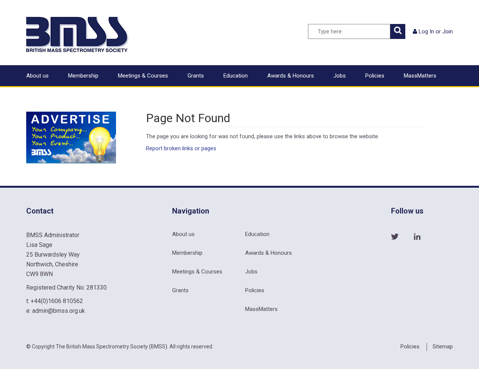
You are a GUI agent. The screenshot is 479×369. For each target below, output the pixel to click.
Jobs (339, 75)
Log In (426, 31)
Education (235, 75)
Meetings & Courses (143, 75)
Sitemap (443, 346)
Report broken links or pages (181, 148)
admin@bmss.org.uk (58, 310)
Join (447, 31)
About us (37, 75)
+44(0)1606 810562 (57, 301)
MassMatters (420, 75)
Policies (374, 75)
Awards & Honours (290, 75)
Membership (83, 75)
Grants (195, 75)
